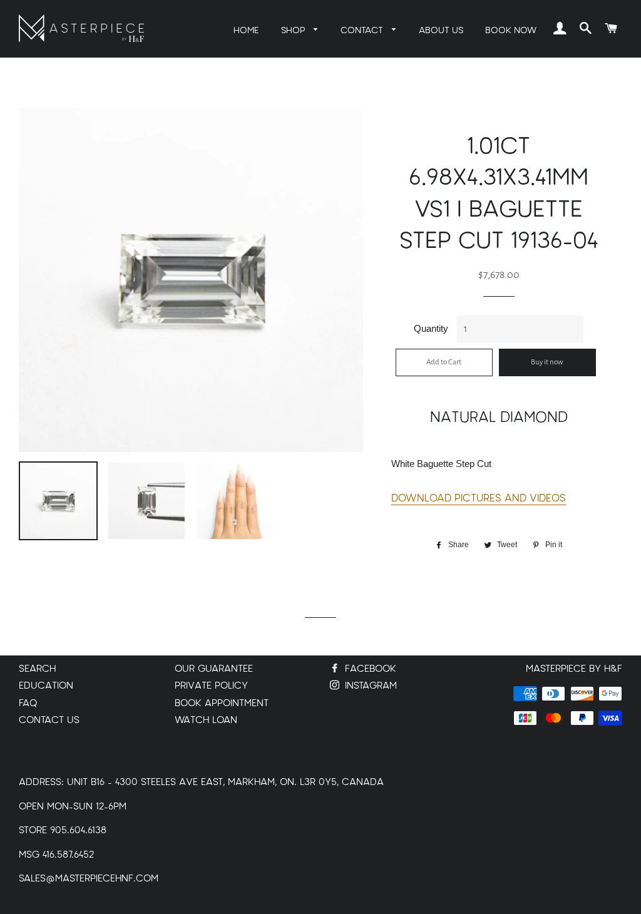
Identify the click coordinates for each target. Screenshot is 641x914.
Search (37, 669)
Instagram (369, 686)
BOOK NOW (510, 30)
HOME (246, 30)
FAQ (28, 703)
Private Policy (211, 686)
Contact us (49, 720)
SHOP (294, 30)
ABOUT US (441, 30)
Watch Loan (206, 720)
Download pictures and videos (478, 498)
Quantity (431, 328)
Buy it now (547, 362)
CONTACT (363, 30)
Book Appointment (222, 703)
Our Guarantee (214, 669)
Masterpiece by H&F (574, 669)
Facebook (369, 669)
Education (46, 686)
